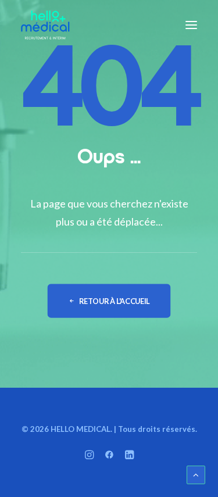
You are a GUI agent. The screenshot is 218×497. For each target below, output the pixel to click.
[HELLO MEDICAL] (45, 25)
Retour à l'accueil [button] (114, 300)
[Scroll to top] (196, 474)
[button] (191, 25)
